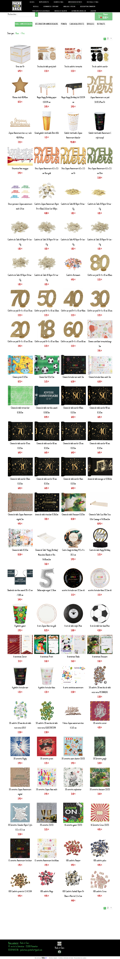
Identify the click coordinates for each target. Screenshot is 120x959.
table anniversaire (23, 24)
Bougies (90, 24)
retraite (101, 24)
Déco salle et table (92, 2)
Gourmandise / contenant (51, 6)
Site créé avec (38, 958)
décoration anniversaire (46, 24)
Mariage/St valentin (61, 11)
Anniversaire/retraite (75, 2)
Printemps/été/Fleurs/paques (41, 11)
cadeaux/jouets (77, 24)
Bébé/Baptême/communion (87, 6)
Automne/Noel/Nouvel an (79, 11)
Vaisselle (36, 6)
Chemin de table (58, 2)
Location (93, 11)
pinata (64, 24)
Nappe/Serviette (44, 2)
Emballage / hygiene (69, 6)
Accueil (32, 2)
